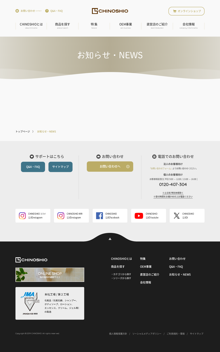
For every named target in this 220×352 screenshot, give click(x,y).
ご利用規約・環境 (176, 334)
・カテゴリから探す (121, 274)
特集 (143, 258)
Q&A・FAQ (56, 11)
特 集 (94, 26)
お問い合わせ (31, 11)
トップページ (22, 131)
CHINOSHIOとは (31, 26)
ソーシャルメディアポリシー (146, 334)
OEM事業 (125, 26)
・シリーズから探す (121, 278)
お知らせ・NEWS (180, 274)
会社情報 (189, 26)
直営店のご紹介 (157, 26)
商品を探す (62, 26)
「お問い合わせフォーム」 (161, 168)
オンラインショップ (189, 11)
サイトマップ (60, 166)
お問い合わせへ (110, 166)
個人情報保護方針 (118, 334)
